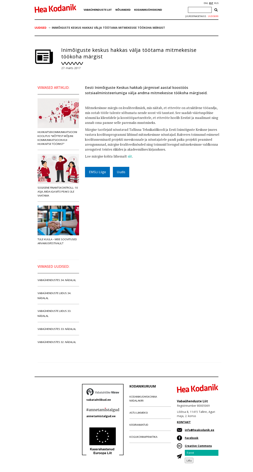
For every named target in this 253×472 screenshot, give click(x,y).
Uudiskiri (213, 16)
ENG (206, 3)
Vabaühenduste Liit (98, 9)
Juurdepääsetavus (195, 16)
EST (211, 3)
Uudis (121, 172)
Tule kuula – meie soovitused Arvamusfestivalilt (57, 241)
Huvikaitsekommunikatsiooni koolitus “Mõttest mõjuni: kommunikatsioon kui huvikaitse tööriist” (57, 138)
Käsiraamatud (138, 424)
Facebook (191, 438)
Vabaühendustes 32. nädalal (57, 342)
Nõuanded (123, 9)
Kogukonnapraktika (143, 437)
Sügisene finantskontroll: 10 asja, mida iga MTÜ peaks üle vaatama (58, 191)
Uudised (40, 27)
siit (130, 156)
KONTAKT (184, 422)
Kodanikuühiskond (148, 9)
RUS (216, 3)
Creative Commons (198, 446)
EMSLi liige (97, 172)
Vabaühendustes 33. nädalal (57, 329)
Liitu (189, 460)
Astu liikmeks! (138, 412)
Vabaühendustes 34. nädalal (57, 280)
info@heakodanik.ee (199, 430)
